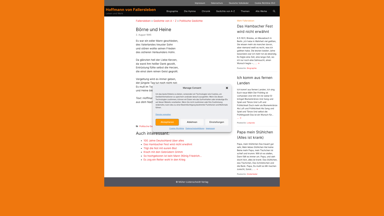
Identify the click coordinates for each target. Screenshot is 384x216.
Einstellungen (216, 122)
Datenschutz (217, 3)
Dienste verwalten (163, 114)
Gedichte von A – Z (165, 20)
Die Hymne (190, 11)
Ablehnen (192, 122)
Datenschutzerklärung (195, 128)
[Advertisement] (120, 64)
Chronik (206, 11)
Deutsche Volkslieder (239, 3)
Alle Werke (261, 11)
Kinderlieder (252, 174)
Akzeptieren (167, 122)
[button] (226, 88)
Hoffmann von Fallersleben (131, 9)
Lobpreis (251, 123)
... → (257, 63)
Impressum (210, 128)
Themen (245, 11)
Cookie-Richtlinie (176, 128)
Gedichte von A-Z (225, 11)
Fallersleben (143, 20)
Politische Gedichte (191, 20)
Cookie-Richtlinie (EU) (265, 3)
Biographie (172, 11)
